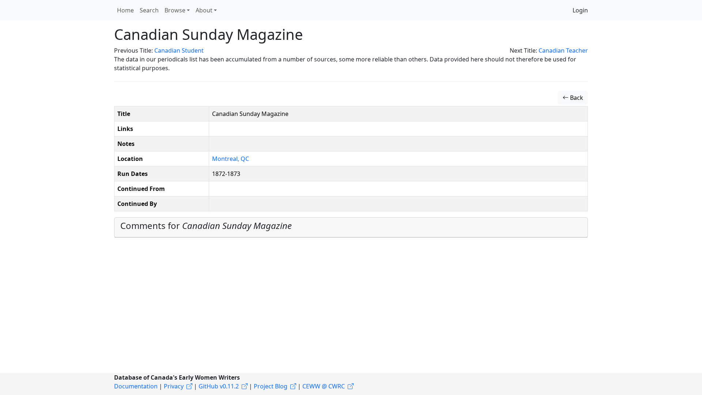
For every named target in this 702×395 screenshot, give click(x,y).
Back (576, 98)
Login (580, 10)
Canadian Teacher (563, 50)
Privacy (174, 386)
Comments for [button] (206, 225)
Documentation (136, 386)
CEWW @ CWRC (323, 386)
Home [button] (125, 10)
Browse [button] (175, 10)
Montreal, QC (230, 159)
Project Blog (270, 386)
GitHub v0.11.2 (219, 386)
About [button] (204, 10)
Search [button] (149, 10)
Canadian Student (179, 50)
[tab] (351, 227)
